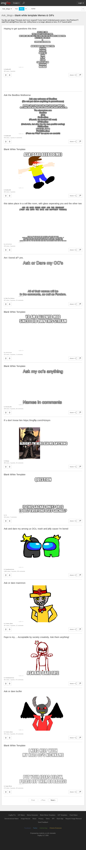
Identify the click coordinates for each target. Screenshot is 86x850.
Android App (43, 828)
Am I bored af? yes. (14, 257)
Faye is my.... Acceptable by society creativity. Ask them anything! (36, 637)
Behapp (7, 461)
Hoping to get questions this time (20, 28)
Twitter (35, 828)
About (34, 818)
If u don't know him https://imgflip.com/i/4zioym (27, 420)
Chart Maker (73, 815)
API (53, 818)
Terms (48, 818)
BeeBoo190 (8, 69)
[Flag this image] (80, 75)
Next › (53, 800)
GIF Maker (21, 815)
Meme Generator (32, 815)
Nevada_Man (8, 406)
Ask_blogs (6, 9)
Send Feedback (43, 822)
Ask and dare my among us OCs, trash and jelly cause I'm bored (36, 528)
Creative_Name (9, 623)
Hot (16, 9)
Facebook (27, 828)
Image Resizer (25, 818)
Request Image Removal (74, 818)
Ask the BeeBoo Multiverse (17, 95)
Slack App (60, 818)
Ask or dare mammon (14, 583)
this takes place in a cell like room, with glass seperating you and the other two (43, 203)
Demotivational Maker (11, 818)
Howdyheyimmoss (9, 569)
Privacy (41, 818)
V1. (6, 515)
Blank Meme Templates (47, 815)
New (21, 9)
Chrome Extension (56, 828)
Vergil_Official (8, 786)
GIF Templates (62, 815)
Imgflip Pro (12, 815)
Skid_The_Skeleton (9, 298)
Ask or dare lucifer (13, 691)
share (72, 75)
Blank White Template (14, 149)
